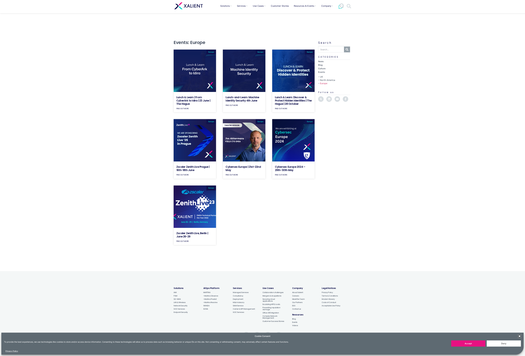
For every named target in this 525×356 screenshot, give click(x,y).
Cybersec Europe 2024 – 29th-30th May (290, 168)
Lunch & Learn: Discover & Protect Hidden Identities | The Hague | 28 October (293, 100)
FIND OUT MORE (182, 109)
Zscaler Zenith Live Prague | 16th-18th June (193, 168)
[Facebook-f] (345, 99)
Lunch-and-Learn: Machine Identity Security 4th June (242, 98)
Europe (323, 83)
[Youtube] (337, 99)
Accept (468, 343)
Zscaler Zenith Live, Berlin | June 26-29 (192, 234)
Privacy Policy (11, 351)
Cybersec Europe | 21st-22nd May (243, 168)
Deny (503, 343)
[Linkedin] (329, 99)
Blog (320, 65)
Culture (322, 68)
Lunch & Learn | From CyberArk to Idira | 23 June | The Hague (193, 100)
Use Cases (258, 6)
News (321, 61)
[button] (519, 336)
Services (241, 6)
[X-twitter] (321, 99)
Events (321, 72)
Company (326, 6)
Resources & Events (304, 6)
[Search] (347, 49)
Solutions (225, 6)
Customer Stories (280, 6)
